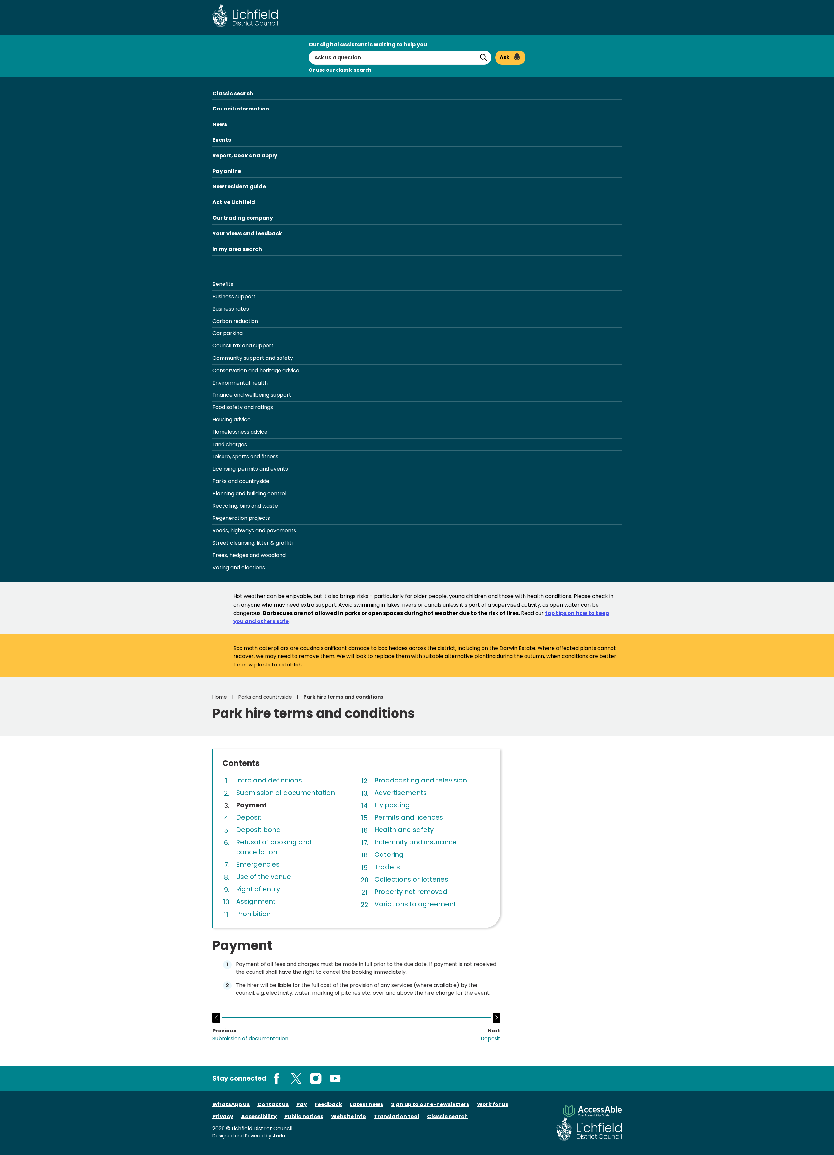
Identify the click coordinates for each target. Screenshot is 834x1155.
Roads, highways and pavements (254, 530)
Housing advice (231, 419)
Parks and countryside (240, 481)
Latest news (366, 1104)
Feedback (328, 1104)
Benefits (222, 284)
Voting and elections (238, 567)
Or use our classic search (340, 70)
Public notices (303, 1116)
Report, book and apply (244, 155)
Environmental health (240, 383)
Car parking (227, 333)
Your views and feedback (247, 233)
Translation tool (396, 1116)
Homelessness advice (239, 432)
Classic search (232, 93)
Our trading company (242, 218)
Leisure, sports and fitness (245, 456)
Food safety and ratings (242, 407)
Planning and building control (249, 493)
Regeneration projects (241, 518)
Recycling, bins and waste (245, 506)
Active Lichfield (233, 202)
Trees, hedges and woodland (249, 555)
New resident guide (239, 186)
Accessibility (259, 1116)
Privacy (222, 1116)
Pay (301, 1104)
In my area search (237, 249)
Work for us (492, 1104)
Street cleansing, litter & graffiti (252, 543)
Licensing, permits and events (250, 469)
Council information (240, 108)
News (219, 124)
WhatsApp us (231, 1104)
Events (221, 140)
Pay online (226, 171)
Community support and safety (252, 358)
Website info (348, 1116)
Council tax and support (243, 345)
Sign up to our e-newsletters (430, 1104)
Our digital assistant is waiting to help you (368, 44)
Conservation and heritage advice (255, 370)
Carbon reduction (235, 321)
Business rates (230, 309)
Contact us (273, 1104)
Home (219, 697)
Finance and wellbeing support (251, 395)
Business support (234, 296)
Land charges (229, 444)
